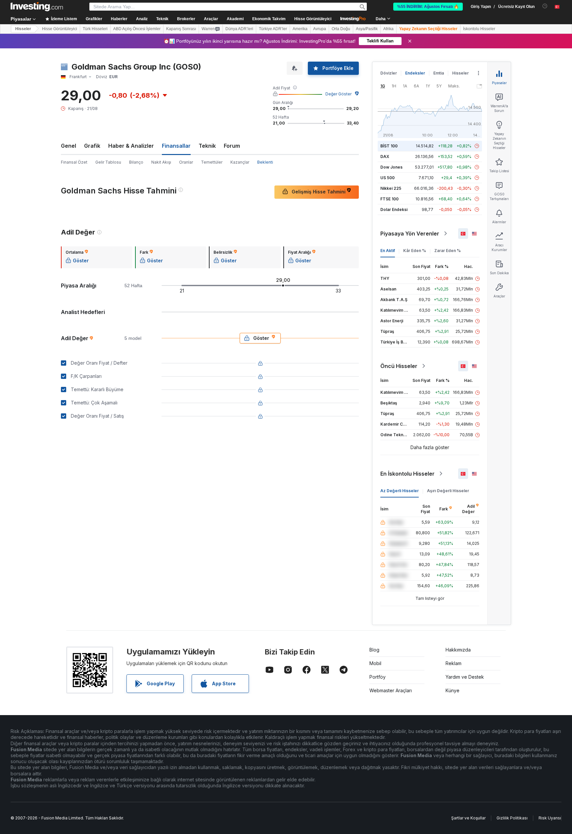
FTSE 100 (389, 198)
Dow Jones (391, 167)
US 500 (387, 177)
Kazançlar (239, 162)
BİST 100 (389, 145)
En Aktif (387, 250)
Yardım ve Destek (465, 677)
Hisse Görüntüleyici (312, 19)
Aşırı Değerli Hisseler (448, 490)
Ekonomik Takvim (269, 19)
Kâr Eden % (414, 250)
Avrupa (319, 28)
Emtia (438, 73)
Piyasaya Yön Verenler (409, 233)
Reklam (453, 663)
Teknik (207, 145)
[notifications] (545, 6)
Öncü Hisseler (398, 366)
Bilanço (136, 162)
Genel (68, 145)
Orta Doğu (341, 28)
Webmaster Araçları (390, 690)
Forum (232, 145)
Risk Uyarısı (550, 817)
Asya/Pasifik (367, 28)
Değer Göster (338, 93)
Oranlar (186, 162)
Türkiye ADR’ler (273, 28)
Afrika (388, 28)
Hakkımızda (458, 649)
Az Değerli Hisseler (399, 490)
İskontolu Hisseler (479, 28)
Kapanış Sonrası (181, 28)
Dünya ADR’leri (239, 28)
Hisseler (23, 28)
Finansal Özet (74, 162)
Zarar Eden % (447, 250)
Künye (452, 690)
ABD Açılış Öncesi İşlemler (137, 28)
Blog (374, 649)
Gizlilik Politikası (512, 817)
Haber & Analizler (131, 145)
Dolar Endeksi (393, 209)
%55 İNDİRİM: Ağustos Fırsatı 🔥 (428, 6)
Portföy (377, 677)
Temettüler (211, 162)
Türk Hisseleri (95, 28)
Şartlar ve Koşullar (468, 817)
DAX (384, 156)
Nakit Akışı (161, 162)
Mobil (375, 663)
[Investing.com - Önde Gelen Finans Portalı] (37, 6)
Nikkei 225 (390, 188)
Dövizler (388, 73)
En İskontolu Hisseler (407, 473)
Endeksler (415, 73)
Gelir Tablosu (108, 162)
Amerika (300, 28)
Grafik (92, 145)
